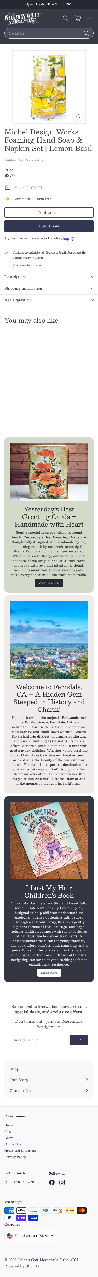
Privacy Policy (15, 1156)
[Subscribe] (79, 1040)
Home (8, 1124)
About (9, 1137)
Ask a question (17, 300)
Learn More (49, 972)
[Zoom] (78, 116)
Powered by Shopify (21, 1266)
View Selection (49, 583)
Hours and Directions (20, 1150)
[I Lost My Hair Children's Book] (49, 840)
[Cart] (78, 18)
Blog (7, 1131)
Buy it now (49, 226)
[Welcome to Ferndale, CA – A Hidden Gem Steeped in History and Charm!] (49, 640)
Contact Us (12, 1143)
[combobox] (49, 33)
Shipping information (23, 288)
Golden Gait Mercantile (24, 160)
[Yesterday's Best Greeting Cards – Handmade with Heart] (49, 472)
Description (14, 277)
